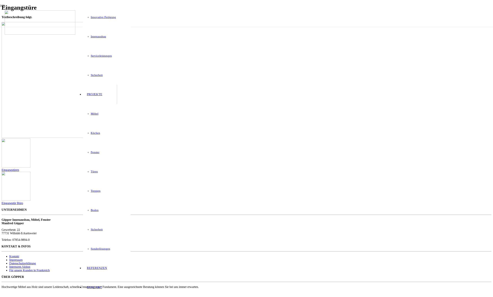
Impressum (16, 259)
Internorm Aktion (19, 266)
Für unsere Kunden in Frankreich (29, 270)
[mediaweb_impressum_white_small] (9, 293)
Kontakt (14, 256)
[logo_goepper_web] (40, 33)
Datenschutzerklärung (22, 263)
